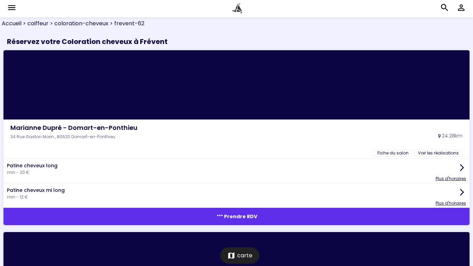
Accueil (11, 23)
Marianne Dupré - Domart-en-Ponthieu (73, 127)
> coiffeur (34, 23)
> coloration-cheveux (78, 23)
